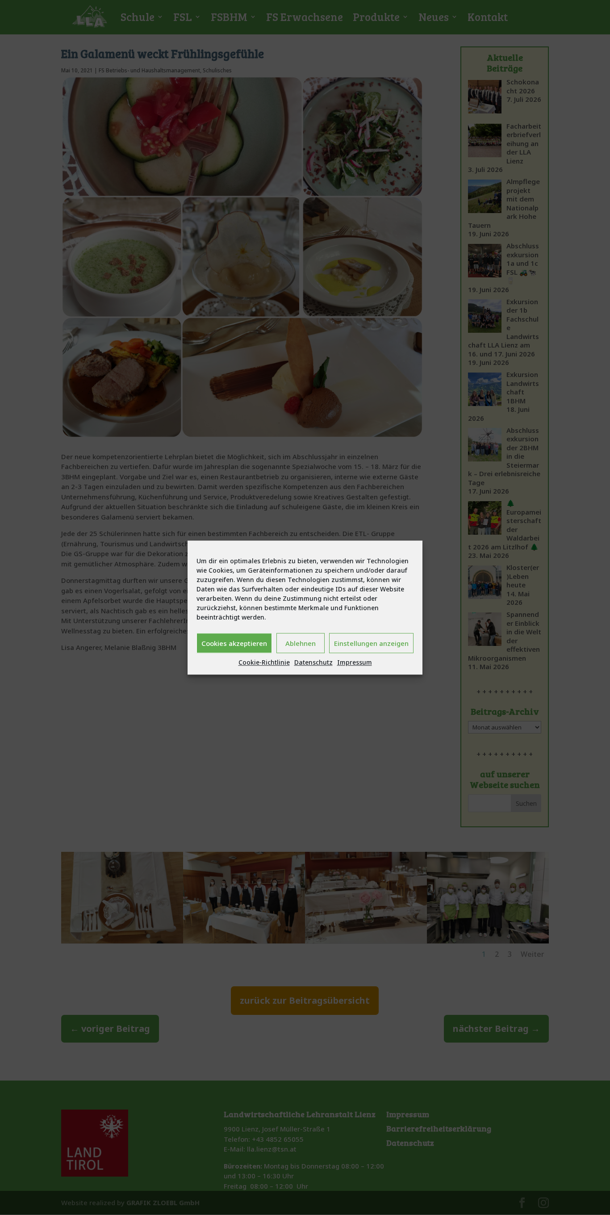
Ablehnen (300, 643)
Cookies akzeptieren (234, 643)
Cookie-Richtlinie (264, 662)
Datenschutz (313, 662)
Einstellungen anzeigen (371, 643)
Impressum (354, 662)
